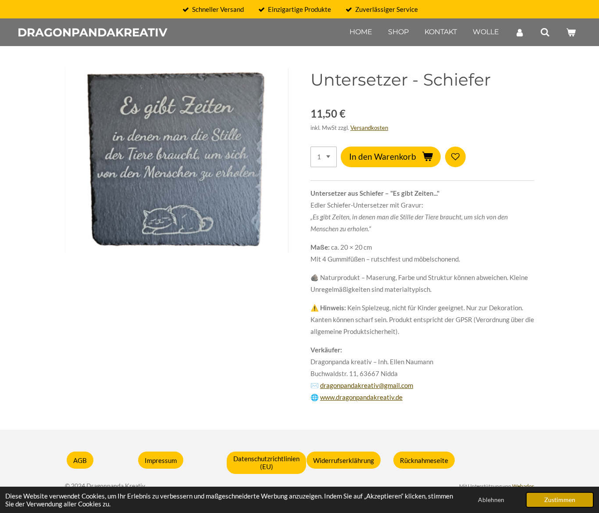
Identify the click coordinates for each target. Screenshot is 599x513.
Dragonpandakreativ (92, 32)
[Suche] (545, 32)
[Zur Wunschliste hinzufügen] (455, 157)
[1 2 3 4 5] (323, 157)
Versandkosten (369, 128)
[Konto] (519, 32)
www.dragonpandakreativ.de (361, 397)
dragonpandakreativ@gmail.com (366, 385)
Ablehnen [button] (491, 499)
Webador (523, 486)
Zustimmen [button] (559, 499)
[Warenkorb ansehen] (570, 32)
